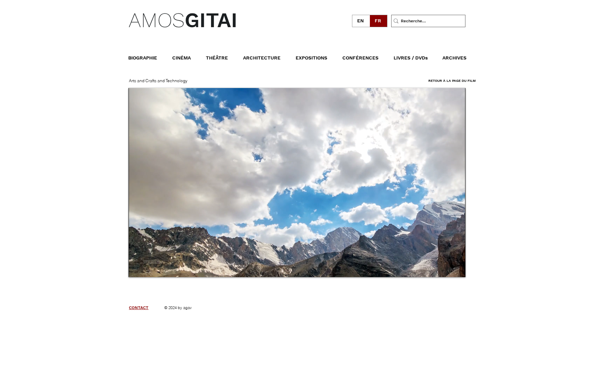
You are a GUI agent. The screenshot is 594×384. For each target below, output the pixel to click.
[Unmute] (149, 267)
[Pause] (137, 267)
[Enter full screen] (456, 267)
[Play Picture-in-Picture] (444, 267)
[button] (415, 55)
